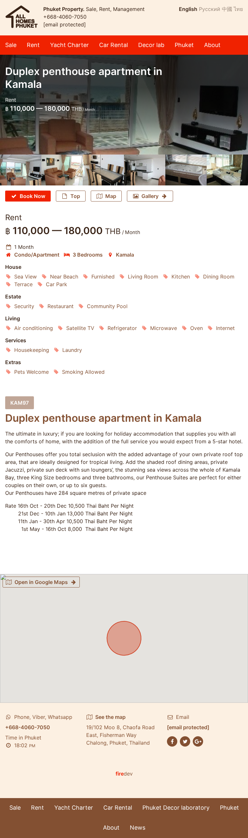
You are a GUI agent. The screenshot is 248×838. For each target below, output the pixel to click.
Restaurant (60, 306)
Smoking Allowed (83, 372)
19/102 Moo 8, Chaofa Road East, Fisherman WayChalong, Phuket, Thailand (120, 730)
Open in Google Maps (41, 582)
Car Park (56, 284)
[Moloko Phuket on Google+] (198, 741)
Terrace (23, 284)
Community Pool (107, 306)
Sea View (25, 276)
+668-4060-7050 (65, 17)
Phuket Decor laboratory (176, 807)
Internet (225, 328)
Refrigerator (122, 328)
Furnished (103, 276)
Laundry (72, 350)
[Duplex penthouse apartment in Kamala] (20, 170)
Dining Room (218, 276)
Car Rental (113, 45)
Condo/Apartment (36, 254)
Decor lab (151, 45)
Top (75, 196)
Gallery (150, 196)
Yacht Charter (69, 45)
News (137, 827)
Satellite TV (80, 328)
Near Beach (64, 276)
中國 (227, 9)
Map (110, 196)
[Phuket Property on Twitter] (185, 741)
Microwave (163, 328)
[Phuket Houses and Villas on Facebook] (172, 741)
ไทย (238, 9)
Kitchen (180, 276)
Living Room (143, 276)
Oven (196, 328)
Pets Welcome (31, 372)
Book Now (32, 196)
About (212, 45)
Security (24, 306)
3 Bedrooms (88, 254)
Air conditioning (33, 328)
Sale (10, 45)
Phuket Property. (64, 9)
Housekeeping (31, 350)
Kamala (125, 254)
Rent (33, 45)
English (188, 9)
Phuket (184, 45)
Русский (209, 9)
